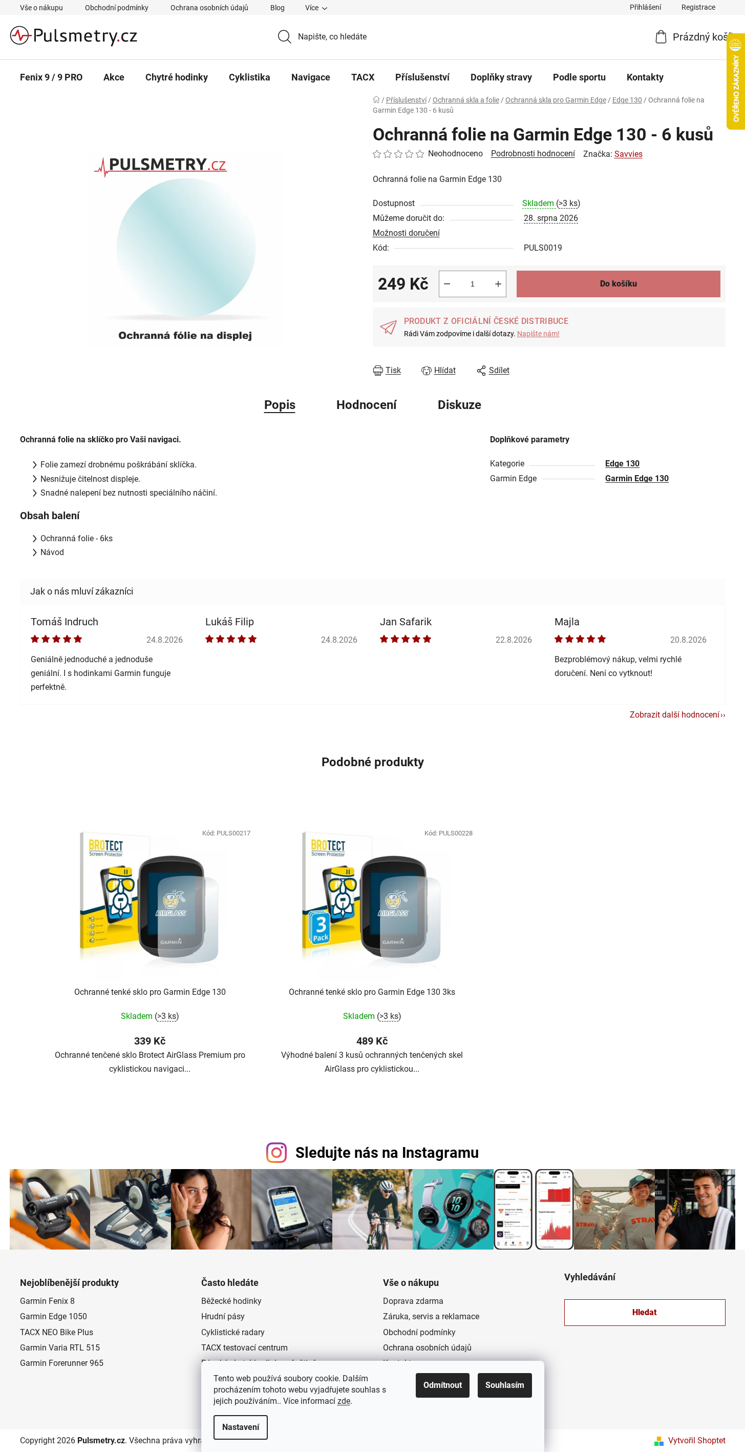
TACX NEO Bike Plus (56, 1332)
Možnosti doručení (406, 233)
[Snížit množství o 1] (447, 284)
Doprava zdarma (413, 1301)
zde (343, 1401)
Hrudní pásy (223, 1316)
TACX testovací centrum (244, 1348)
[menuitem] (51, 77)
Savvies (628, 154)
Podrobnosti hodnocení (533, 153)
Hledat (644, 1312)
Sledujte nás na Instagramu (387, 1152)
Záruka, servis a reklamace (431, 1316)
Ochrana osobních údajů (209, 8)
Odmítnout (442, 1385)
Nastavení (240, 1427)
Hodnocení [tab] (366, 405)
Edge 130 (622, 463)
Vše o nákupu (41, 8)
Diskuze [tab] (459, 405)
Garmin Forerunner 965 (61, 1363)
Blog (277, 8)
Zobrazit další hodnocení (674, 715)
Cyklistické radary (233, 1332)
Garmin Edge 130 (637, 478)
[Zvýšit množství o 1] (498, 284)
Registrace (698, 7)
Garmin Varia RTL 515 (60, 1348)
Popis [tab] (279, 405)
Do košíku (618, 284)
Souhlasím (504, 1385)
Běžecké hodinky (231, 1301)
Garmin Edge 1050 (53, 1316)
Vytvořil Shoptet (697, 1440)
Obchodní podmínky (116, 8)
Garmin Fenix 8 (47, 1301)
